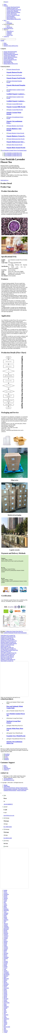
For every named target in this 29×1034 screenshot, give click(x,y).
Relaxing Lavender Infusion (7, 656)
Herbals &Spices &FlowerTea (14, 19)
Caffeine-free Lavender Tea (7, 638)
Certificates (9, 32)
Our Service (9, 27)
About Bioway (10, 31)
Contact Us (6, 36)
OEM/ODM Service (8, 28)
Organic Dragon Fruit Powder (16, 78)
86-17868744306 (8, 826)
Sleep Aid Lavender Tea (6, 658)
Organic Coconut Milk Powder (16, 107)
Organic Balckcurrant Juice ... (16, 142)
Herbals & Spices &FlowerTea (11, 45)
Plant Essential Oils (11, 17)
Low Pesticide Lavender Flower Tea (9, 650)
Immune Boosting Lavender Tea (8, 648)
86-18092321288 (8, 838)
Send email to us (4, 180)
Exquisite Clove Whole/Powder (16, 736)
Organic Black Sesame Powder (16, 147)
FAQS (8, 25)
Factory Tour (10, 35)
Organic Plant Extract (12, 13)
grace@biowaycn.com (9, 780)
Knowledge (9, 23)
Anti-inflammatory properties (10, 789)
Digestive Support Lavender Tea (8, 642)
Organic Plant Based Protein (13, 7)
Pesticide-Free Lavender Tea (7, 655)
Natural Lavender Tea (6, 651)
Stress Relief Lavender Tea (7, 660)
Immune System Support (21, 787)
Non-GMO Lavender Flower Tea (8, 652)
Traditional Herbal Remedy (10, 790)
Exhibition (9, 33)
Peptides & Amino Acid (12, 8)
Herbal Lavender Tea (6, 646)
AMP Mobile (7, 786)
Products (6, 5)
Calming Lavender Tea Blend (7, 639)
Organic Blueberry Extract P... (16, 136)
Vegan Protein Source (23, 789)
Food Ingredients (10, 16)
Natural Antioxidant (21, 790)
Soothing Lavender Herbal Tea (8, 659)
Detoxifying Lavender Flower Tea (9, 640)
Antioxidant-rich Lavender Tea (8, 635)
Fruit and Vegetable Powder (13, 15)
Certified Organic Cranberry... (16, 94)
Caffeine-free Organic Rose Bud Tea (14, 631)
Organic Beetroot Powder (14, 72)
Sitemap (5, 785)
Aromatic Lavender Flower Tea (8, 636)
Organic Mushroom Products (13, 12)
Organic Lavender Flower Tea (8, 654)
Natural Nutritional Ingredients (14, 9)
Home (5, 4)
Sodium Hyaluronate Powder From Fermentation (15, 632)
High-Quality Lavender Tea (7, 647)
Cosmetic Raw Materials (12, 11)
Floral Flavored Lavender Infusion (9, 643)
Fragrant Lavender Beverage (7, 644)
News (5, 20)
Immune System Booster (9, 787)
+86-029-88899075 (8, 778)
